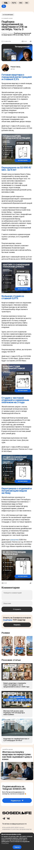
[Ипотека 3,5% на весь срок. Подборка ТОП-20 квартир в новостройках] (17, 699)
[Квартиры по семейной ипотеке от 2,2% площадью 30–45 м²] (17, 727)
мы (20, 3)
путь (14, 3)
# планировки (8, 14)
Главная (4, 33)
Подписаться (16, 801)
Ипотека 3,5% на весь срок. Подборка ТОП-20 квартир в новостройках (14, 712)
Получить (17, 625)
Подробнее (5, 843)
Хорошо (17, 847)
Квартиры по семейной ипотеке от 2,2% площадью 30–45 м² (16, 739)
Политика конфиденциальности (14, 824)
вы (27, 3)
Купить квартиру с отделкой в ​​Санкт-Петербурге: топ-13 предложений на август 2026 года (16, 685)
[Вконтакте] (8, 818)
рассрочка (14, 540)
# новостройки (9, 665)
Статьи (10, 33)
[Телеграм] (3, 818)
